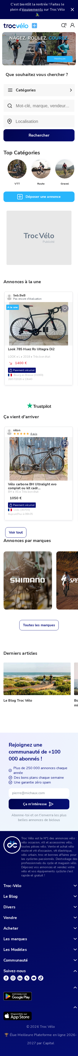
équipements (32, 9)
